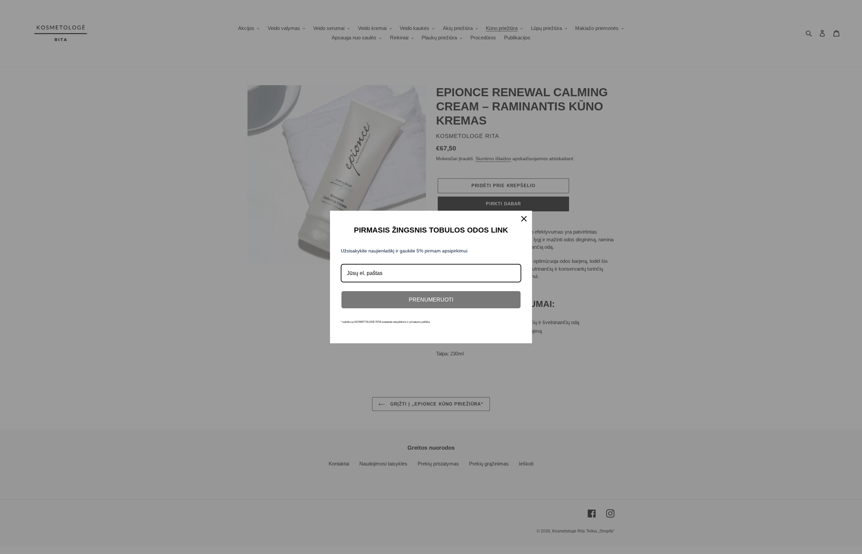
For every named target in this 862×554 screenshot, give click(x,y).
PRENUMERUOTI (431, 300)
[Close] (524, 219)
